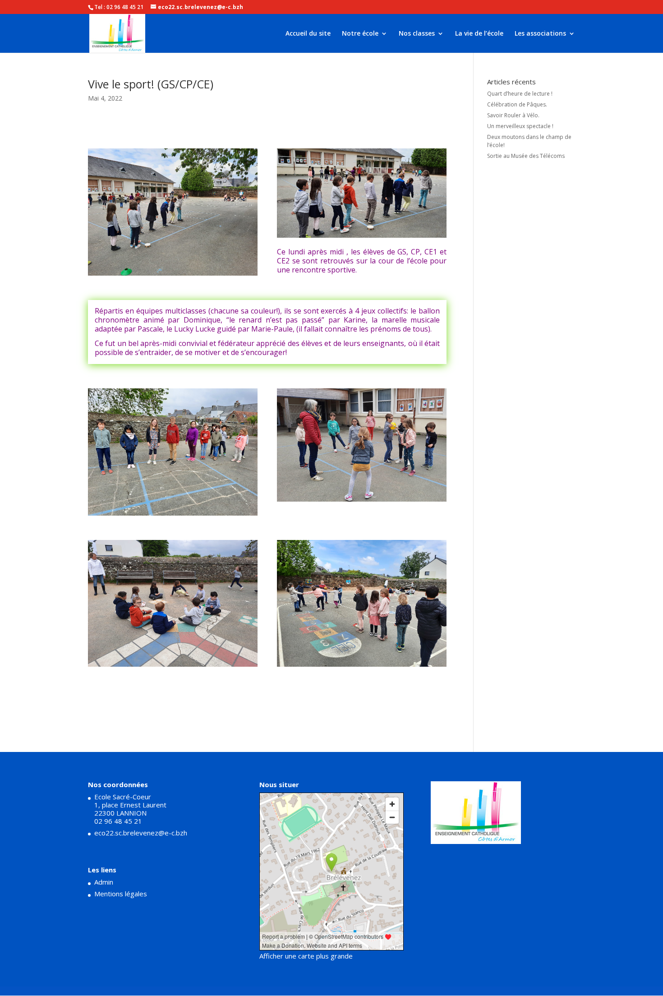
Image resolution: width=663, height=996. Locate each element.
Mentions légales (120, 893)
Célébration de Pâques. (517, 104)
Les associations (540, 33)
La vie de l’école (479, 33)
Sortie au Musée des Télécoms (526, 156)
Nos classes (417, 33)
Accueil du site (308, 33)
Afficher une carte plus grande (306, 955)
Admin (103, 881)
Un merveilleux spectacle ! (520, 126)
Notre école (360, 33)
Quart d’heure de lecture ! (519, 93)
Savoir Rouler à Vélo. (513, 115)
